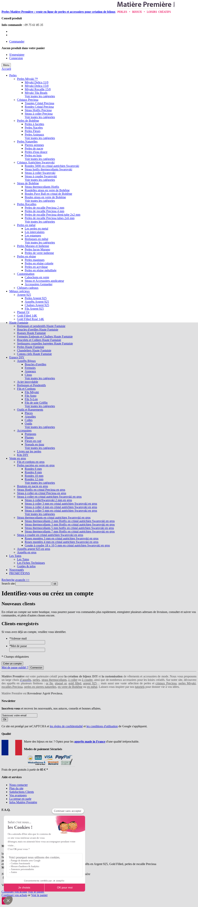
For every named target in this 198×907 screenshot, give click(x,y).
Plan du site (16, 788)
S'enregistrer (16, 54)
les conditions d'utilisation (102, 726)
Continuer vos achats (14, 891)
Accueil (6, 68)
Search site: (8, 583)
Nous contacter (18, 784)
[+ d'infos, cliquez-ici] (49, 766)
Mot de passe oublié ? (15, 667)
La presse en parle (20, 798)
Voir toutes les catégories (40, 96)
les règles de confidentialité (66, 726)
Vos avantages (18, 795)
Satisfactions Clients (21, 791)
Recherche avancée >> (15, 579)
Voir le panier (36, 891)
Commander (16, 41)
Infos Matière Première (23, 802)
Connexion (16, 58)
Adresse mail (18, 638)
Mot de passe (18, 646)
